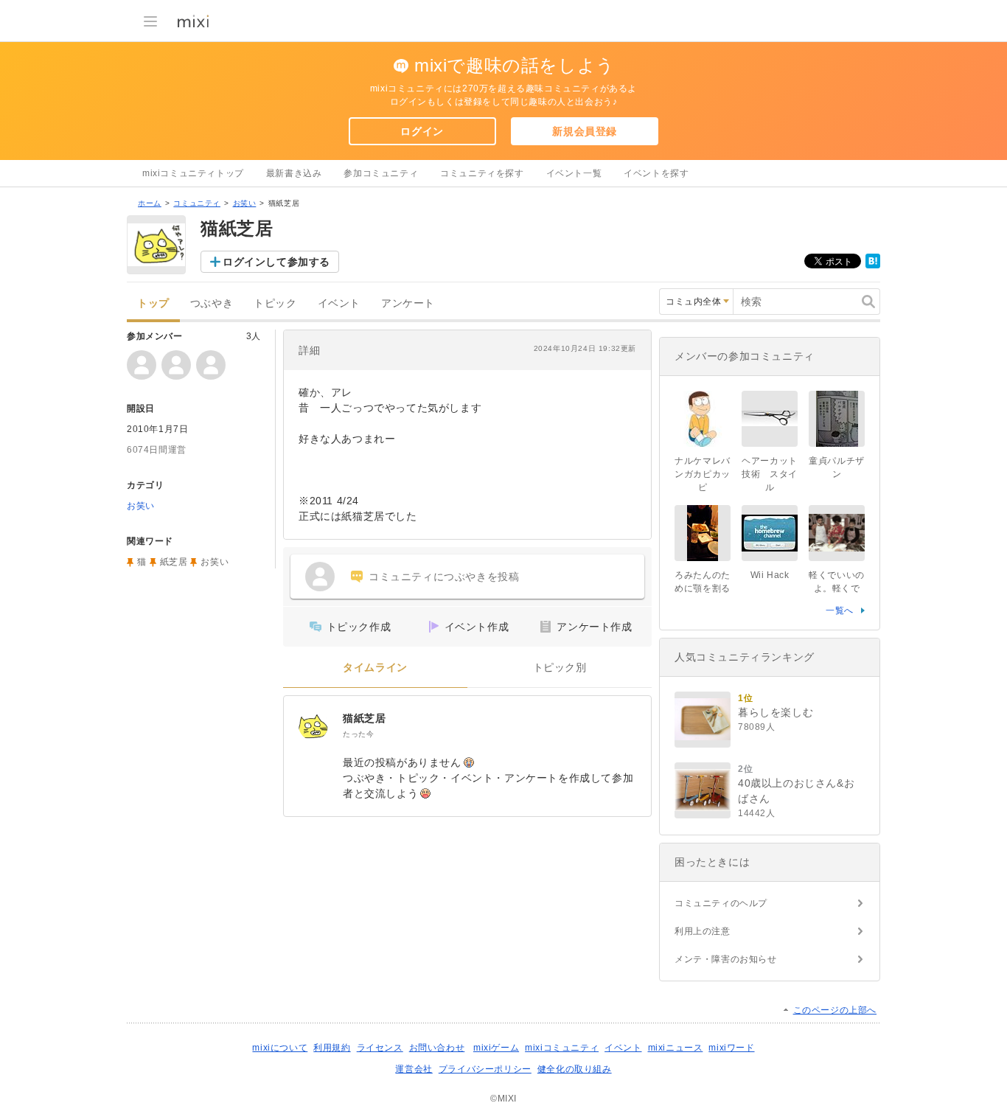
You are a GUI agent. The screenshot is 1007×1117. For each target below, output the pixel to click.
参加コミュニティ (381, 173)
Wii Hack (770, 575)
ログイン (421, 131)
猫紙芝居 (364, 718)
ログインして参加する (276, 262)
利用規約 (331, 1048)
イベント (339, 303)
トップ (153, 303)
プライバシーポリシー (485, 1069)
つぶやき (211, 303)
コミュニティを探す (481, 173)
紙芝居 (174, 562)
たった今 (358, 734)
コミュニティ (196, 203)
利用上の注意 (703, 931)
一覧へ (840, 610)
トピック (275, 303)
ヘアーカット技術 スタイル (770, 474)
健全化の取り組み (574, 1069)
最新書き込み (294, 173)
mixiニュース (675, 1048)
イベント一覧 (574, 173)
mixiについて (279, 1048)
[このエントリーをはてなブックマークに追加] (872, 265)
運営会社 (413, 1069)
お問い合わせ (437, 1048)
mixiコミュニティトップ (193, 173)
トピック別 (560, 667)
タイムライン (375, 667)
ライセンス (380, 1048)
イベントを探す (656, 173)
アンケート (408, 303)
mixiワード (731, 1048)
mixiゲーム (496, 1048)
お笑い (245, 203)
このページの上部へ (835, 1010)
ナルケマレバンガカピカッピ (703, 474)
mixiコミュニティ (562, 1048)
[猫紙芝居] (313, 725)
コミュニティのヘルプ (721, 903)
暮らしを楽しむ (775, 712)
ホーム (149, 203)
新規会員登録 (584, 131)
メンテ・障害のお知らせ (726, 959)
